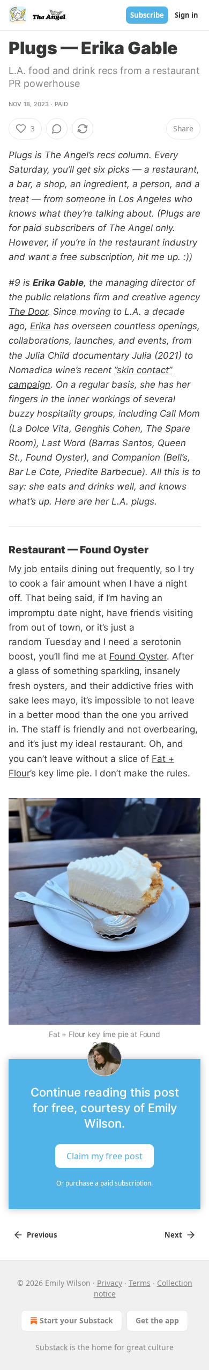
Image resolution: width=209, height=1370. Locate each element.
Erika (40, 326)
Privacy (109, 1283)
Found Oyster (138, 656)
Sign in (186, 15)
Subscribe (147, 15)
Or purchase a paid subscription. (104, 1183)
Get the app (157, 1320)
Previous (42, 1235)
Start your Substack (76, 1320)
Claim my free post (104, 1155)
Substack (51, 1347)
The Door (28, 311)
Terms (140, 1283)
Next (173, 1235)
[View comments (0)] (57, 128)
